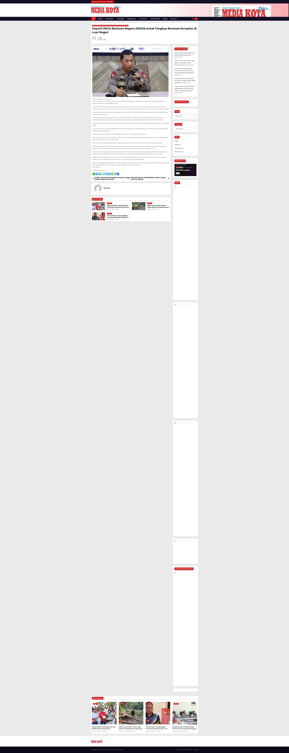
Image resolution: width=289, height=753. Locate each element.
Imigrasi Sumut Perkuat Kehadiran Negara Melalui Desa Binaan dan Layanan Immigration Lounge (184, 89)
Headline (94, 25)
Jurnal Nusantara (155, 18)
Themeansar (120, 749)
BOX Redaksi (179, 749)
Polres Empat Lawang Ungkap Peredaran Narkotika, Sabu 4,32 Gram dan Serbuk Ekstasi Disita (118, 217)
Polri (127, 25)
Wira (101, 38)
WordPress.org (179, 152)
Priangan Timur (131, 18)
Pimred (117, 209)
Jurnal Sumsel (143, 18)
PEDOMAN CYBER (187, 749)
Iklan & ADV (174, 18)
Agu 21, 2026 (177, 731)
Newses (113, 749)
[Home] (93, 19)
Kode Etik (195, 749)
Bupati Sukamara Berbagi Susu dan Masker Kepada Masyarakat (118, 206)
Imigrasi (165, 18)
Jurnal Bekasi (120, 18)
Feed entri (178, 144)
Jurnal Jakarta (109, 18)
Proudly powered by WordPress (99, 749)
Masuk (176, 141)
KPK (117, 25)
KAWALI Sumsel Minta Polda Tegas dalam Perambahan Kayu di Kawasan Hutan (158, 207)
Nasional (100, 18)
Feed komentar (179, 148)
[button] (192, 19)
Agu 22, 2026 (110, 209)
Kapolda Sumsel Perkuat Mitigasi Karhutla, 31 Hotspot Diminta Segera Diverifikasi (185, 81)
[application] (185, 170)
